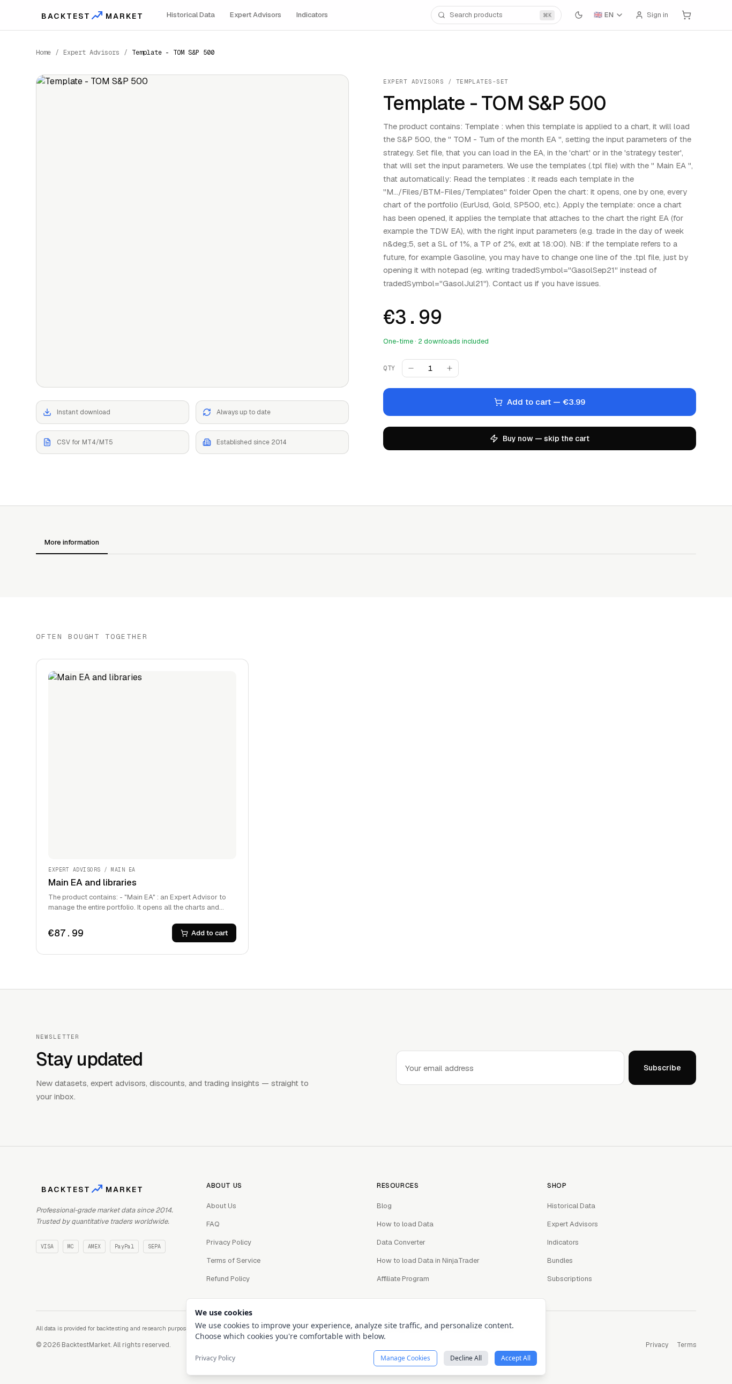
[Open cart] (686, 15)
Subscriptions (569, 1278)
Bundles (560, 1260)
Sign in (657, 14)
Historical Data (191, 14)
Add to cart (209, 932)
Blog (384, 1205)
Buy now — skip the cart (546, 438)
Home (43, 52)
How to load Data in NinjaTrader (428, 1260)
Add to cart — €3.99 (546, 402)
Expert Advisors (255, 14)
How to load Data (405, 1224)
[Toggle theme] (578, 15)
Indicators (312, 14)
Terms (686, 1345)
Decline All (466, 1358)
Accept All (516, 1358)
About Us (221, 1205)
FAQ (213, 1224)
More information (71, 542)
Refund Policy (228, 1278)
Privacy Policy (228, 1242)
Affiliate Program (403, 1278)
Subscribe (662, 1068)
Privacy (657, 1345)
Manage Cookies (405, 1358)
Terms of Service (233, 1260)
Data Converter (401, 1242)
